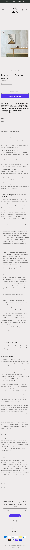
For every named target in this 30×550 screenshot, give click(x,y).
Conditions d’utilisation (22, 545)
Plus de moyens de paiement (15, 99)
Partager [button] (5, 487)
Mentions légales (15, 547)
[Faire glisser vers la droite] (18, 70)
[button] (3, 10)
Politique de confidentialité (10, 545)
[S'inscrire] (25, 510)
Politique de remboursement (19, 542)
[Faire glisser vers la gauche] (11, 70)
